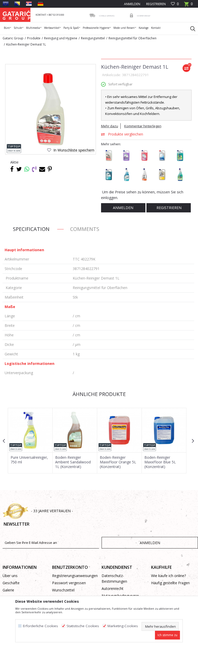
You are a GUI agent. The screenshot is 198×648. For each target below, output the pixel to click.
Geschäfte (11, 582)
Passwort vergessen (69, 582)
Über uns (10, 575)
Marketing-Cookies (123, 626)
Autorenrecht (112, 588)
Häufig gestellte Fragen (170, 582)
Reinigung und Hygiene (60, 38)
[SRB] (29, 4)
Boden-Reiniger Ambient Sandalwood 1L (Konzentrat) (73, 462)
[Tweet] (19, 169)
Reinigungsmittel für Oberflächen (132, 38)
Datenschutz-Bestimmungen (114, 578)
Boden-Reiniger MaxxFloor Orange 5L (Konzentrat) (118, 462)
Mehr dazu (109, 126)
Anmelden (123, 207)
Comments (84, 229)
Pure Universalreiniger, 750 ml (29, 459)
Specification (31, 229)
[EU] (6, 4)
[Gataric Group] (16, 14)
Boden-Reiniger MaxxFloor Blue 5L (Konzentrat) (160, 462)
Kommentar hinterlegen (142, 126)
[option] (30, 440)
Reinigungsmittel (93, 38)
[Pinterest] (50, 169)
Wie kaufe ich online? (168, 575)
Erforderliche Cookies (40, 626)
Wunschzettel (63, 590)
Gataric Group (13, 38)
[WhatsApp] (26, 169)
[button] (190, 28)
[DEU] (40, 4)
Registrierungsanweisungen (74, 575)
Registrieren (155, 4)
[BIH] (17, 4)
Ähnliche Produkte (98, 394)
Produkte (33, 38)
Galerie (8, 590)
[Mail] (42, 169)
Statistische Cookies (83, 626)
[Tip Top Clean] (14, 148)
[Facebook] (12, 169)
